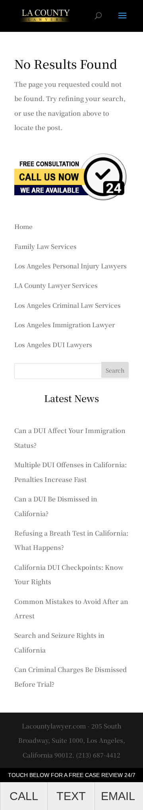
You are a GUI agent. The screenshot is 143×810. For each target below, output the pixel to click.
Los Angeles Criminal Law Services (67, 305)
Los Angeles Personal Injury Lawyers (70, 265)
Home (23, 226)
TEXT (71, 796)
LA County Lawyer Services (56, 285)
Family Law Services (45, 246)
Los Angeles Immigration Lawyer (64, 324)
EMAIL (118, 796)
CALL (24, 796)
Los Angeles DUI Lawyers (53, 344)
